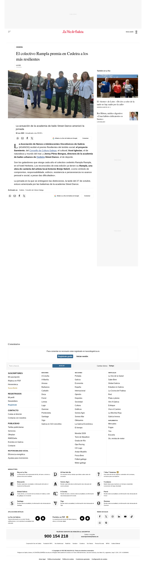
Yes (109, 431)
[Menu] (9, 31)
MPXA (107, 543)
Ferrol (44, 398)
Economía (79, 383)
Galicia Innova (114, 416)
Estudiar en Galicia (116, 387)
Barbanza (45, 387)
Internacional (80, 391)
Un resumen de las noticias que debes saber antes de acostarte (75, 474)
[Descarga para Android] (43, 518)
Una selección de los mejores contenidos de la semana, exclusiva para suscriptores (119, 474)
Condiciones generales (83, 559)
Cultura (78, 405)
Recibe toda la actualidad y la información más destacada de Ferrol (120, 493)
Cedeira (41, 157)
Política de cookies (68, 559)
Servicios (12, 431)
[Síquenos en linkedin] (119, 516)
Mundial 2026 (80, 433)
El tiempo (78, 428)
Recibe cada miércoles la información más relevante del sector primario (75, 484)
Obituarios (79, 420)
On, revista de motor (116, 438)
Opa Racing (80, 444)
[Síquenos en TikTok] (131, 516)
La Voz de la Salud (116, 376)
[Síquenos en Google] (106, 523)
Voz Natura (90, 543)
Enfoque (111, 405)
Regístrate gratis (65, 356)
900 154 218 (56, 536)
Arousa (44, 383)
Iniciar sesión (82, 356)
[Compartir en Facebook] (27, 138)
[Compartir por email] (22, 138)
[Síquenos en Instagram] (112, 516)
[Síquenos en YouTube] (125, 516)
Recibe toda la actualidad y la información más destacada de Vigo (77, 503)
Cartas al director (15, 414)
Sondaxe (75, 543)
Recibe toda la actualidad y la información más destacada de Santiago (34, 503)
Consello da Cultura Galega (43, 150)
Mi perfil (11, 397)
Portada (78, 376)
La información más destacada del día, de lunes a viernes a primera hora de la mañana (33, 474)
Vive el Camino (114, 409)
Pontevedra (46, 413)
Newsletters (13, 401)
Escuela (111, 435)
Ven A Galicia (113, 402)
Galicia (78, 380)
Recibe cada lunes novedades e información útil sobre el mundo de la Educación (32, 484)
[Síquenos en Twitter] (106, 516)
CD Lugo (78, 448)
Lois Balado (101, 122)
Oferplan (11, 435)
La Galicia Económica (84, 424)
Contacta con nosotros (17, 418)
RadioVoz (67, 543)
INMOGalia (12, 438)
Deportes (78, 398)
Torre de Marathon (82, 437)
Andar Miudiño (81, 452)
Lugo (44, 405)
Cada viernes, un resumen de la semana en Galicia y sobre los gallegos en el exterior (33, 493)
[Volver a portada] (73, 31)
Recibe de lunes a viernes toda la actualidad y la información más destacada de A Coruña (77, 493)
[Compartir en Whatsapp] (18, 138)
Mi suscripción (14, 377)
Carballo (45, 391)
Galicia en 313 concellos (51, 424)
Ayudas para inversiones (18, 458)
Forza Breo (79, 455)
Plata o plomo (113, 398)
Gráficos (78, 409)
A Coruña (45, 376)
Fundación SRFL (48, 543)
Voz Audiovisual (59, 543)
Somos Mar (79, 416)
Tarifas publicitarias (16, 427)
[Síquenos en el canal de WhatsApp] (100, 523)
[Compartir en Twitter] (32, 138)
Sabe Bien (112, 380)
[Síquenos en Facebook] (100, 516)
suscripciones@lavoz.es (89, 536)
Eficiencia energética (16, 454)
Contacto (11, 446)
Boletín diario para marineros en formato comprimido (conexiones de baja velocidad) (118, 484)
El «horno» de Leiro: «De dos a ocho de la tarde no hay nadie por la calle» (115, 103)
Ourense (45, 409)
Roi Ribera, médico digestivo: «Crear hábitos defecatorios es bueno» (110, 116)
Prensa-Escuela (99, 543)
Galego (111, 366)
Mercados (112, 424)
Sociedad (79, 402)
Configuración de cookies (99, 559)
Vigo (43, 420)
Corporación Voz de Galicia (33, 543)
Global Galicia (114, 383)
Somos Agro (80, 413)
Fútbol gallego (80, 459)
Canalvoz (82, 543)
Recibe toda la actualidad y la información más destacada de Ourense (120, 503)
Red (110, 394)
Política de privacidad (54, 559)
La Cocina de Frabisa (117, 391)
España (78, 387)
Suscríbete (12, 388)
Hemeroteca (13, 384)
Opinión (78, 394)
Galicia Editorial (115, 543)
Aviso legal (42, 559)
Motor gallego (80, 463)
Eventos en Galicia (15, 442)
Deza (44, 394)
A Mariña (45, 380)
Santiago (45, 416)
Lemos (44, 402)
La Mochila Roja (114, 413)
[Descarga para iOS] (37, 518)
